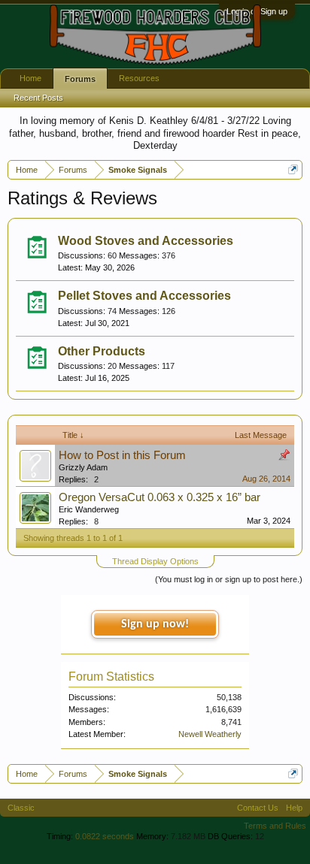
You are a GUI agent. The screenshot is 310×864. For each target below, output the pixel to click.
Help (294, 807)
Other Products (101, 351)
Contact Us (257, 807)
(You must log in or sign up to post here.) (228, 579)
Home (30, 78)
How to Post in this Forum (122, 455)
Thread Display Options (155, 561)
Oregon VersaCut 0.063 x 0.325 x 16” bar (159, 497)
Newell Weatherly (210, 734)
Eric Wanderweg (89, 509)
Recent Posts (38, 97)
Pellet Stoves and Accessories (144, 295)
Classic (21, 807)
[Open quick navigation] (293, 169)
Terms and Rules (275, 825)
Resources (139, 78)
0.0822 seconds (104, 836)
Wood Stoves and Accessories (145, 240)
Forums (80, 78)
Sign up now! (155, 624)
